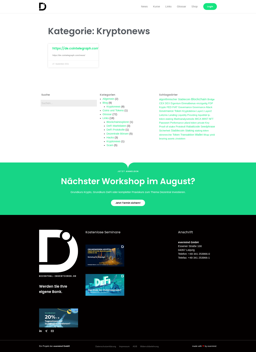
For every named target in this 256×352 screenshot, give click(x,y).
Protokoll (180, 126)
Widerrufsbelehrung (149, 346)
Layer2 (208, 111)
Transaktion (187, 134)
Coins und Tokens (113, 110)
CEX (161, 103)
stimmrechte (165, 135)
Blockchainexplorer (118, 121)
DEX (167, 103)
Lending (172, 115)
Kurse (156, 6)
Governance (185, 107)
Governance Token (170, 111)
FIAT (174, 107)
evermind (212, 346)
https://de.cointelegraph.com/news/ (81, 48)
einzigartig (201, 103)
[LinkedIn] (40, 331)
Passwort (164, 122)
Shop (194, 6)
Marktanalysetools (184, 118)
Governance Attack (202, 107)
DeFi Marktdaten (116, 125)
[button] (128, 203)
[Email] (52, 331)
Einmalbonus (188, 103)
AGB (135, 346)
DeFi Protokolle (116, 129)
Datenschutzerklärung (105, 346)
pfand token (190, 123)
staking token (202, 130)
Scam (110, 145)
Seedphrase (208, 126)
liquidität (202, 115)
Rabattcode (193, 126)
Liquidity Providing (187, 115)
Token (176, 134)
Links (168, 6)
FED (169, 107)
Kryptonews (113, 106)
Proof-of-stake (167, 126)
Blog (105, 102)
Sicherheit (164, 130)
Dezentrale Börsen (118, 133)
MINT (205, 118)
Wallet (199, 134)
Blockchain (199, 99)
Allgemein (108, 98)
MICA (198, 118)
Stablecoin (177, 130)
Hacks (110, 137)
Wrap (206, 135)
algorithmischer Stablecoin (174, 99)
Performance (177, 123)
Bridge (211, 99)
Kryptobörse (189, 111)
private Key (203, 123)
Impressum (124, 346)
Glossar (181, 6)
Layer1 (200, 111)
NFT (211, 118)
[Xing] (46, 331)
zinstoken (180, 138)
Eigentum (176, 103)
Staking (189, 130)
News (144, 6)
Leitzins (163, 115)
